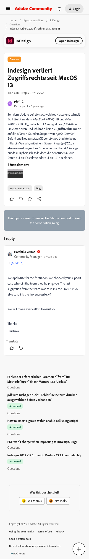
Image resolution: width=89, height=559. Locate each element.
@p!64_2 (17, 263)
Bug (38, 188)
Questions (15, 24)
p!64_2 (19, 101)
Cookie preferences (20, 538)
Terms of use (45, 531)
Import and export (20, 188)
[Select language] (59, 8)
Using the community (21, 531)
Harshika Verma (24, 252)
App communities (33, 20)
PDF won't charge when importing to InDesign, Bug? (42, 442)
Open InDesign (69, 41)
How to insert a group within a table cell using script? (42, 421)
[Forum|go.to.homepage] (33, 8)
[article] (44, 300)
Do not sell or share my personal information (34, 546)
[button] (8, 10)
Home (13, 20)
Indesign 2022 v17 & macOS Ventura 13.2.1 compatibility (44, 455)
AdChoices (19, 553)
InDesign (55, 20)
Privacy (59, 531)
